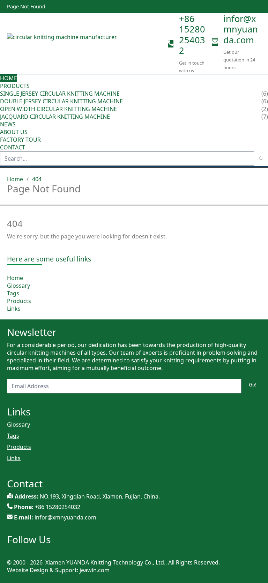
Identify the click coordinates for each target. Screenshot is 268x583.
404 (37, 179)
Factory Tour (20, 139)
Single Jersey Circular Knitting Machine (60, 93)
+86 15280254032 (192, 34)
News (8, 124)
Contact (12, 147)
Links (14, 308)
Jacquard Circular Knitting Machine (55, 116)
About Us (14, 132)
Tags (13, 293)
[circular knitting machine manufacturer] (84, 43)
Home (8, 78)
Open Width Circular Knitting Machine (58, 109)
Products (15, 86)
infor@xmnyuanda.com (240, 29)
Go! (252, 384)
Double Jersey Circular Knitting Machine (61, 101)
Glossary (18, 285)
